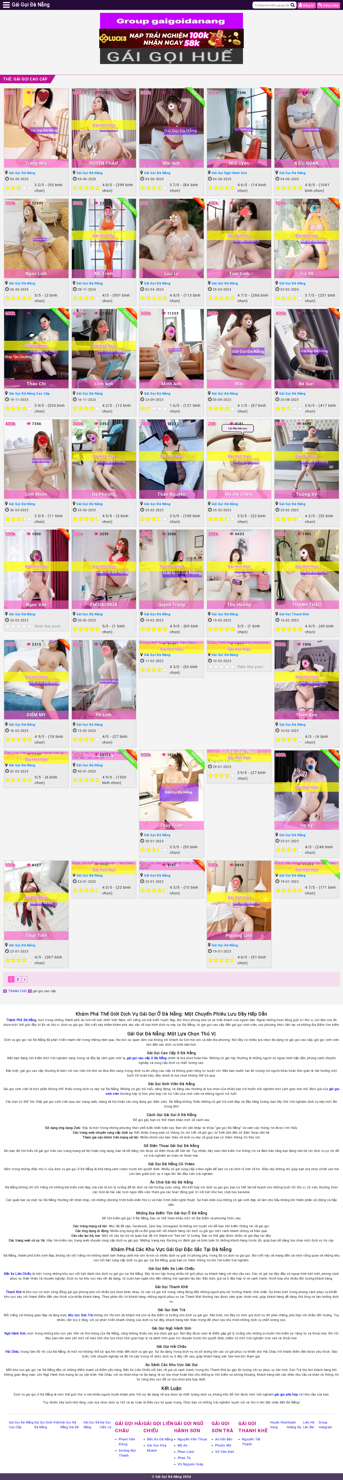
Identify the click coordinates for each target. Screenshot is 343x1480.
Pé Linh (104, 715)
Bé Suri (306, 384)
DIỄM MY (36, 715)
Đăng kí (308, 5)
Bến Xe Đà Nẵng (160, 1439)
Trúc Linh (239, 273)
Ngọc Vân (36, 604)
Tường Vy (306, 494)
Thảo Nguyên (171, 494)
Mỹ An (183, 1445)
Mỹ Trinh (104, 273)
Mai (239, 384)
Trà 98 (307, 273)
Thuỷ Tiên (36, 935)
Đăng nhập (331, 5)
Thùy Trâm (171, 825)
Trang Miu (36, 163)
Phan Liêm (186, 1451)
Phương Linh (239, 935)
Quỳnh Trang (171, 604)
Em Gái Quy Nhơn (239, 751)
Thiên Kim (307, 715)
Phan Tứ (184, 1458)
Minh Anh (171, 384)
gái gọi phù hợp (286, 1394)
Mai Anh (171, 163)
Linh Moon (36, 494)
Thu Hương (239, 604)
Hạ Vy (307, 825)
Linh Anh (104, 384)
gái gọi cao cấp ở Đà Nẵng (147, 1058)
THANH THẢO (306, 604)
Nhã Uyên (239, 163)
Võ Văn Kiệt (224, 1451)
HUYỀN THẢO (104, 163)
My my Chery (239, 494)
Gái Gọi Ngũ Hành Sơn (229, 173)
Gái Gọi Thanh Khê (294, 614)
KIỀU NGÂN (307, 163)
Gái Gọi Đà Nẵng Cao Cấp (29, 393)
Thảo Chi (36, 384)
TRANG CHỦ (17, 991)
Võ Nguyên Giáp (190, 1464)
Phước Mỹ (223, 1445)
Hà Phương (104, 494)
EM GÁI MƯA (104, 604)
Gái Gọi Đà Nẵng (22, 173)
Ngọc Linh (36, 273)
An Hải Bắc (224, 1439)
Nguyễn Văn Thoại (192, 1439)
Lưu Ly (172, 273)
